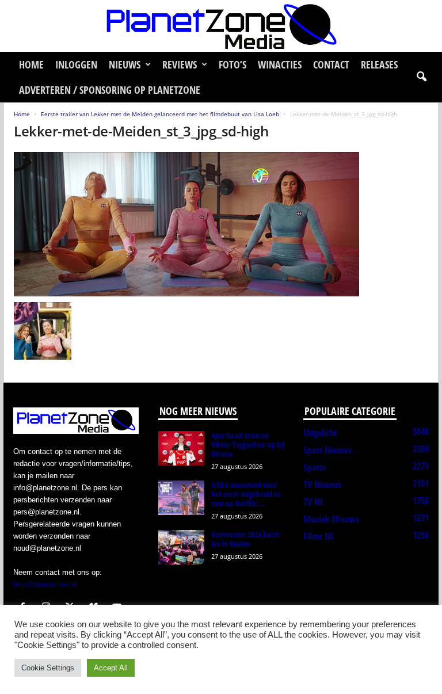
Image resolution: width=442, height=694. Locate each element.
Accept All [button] (111, 668)
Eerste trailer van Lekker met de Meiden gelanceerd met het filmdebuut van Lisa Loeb (160, 114)
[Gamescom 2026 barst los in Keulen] (181, 547)
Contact (331, 64)
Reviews (179, 64)
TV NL (313, 501)
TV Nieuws (322, 484)
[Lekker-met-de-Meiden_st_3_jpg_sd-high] (221, 224)
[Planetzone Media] (221, 26)
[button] (421, 77)
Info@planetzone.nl (45, 584)
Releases (379, 64)
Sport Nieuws (327, 450)
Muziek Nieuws (331, 519)
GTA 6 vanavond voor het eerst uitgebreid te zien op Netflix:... (245, 494)
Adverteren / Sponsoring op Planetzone (109, 90)
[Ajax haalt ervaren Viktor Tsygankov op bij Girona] (181, 448)
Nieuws (124, 64)
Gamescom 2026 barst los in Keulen (245, 539)
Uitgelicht (320, 432)
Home (31, 64)
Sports (314, 467)
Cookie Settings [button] (47, 668)
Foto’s (232, 64)
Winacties (280, 64)
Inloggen (76, 64)
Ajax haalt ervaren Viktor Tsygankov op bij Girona (247, 444)
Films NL (318, 536)
